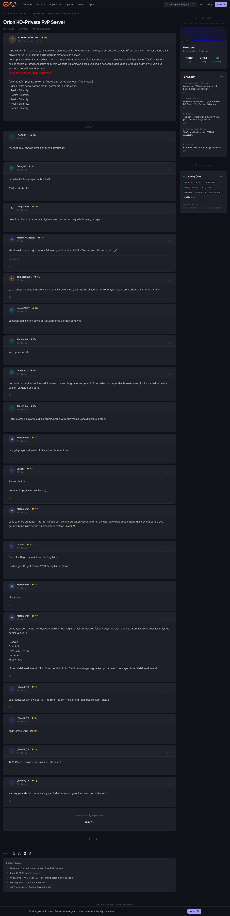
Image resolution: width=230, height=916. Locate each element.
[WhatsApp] (20, 854)
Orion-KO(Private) (71, 13)
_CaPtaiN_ (22, 135)
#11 (169, 441)
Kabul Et (194, 911)
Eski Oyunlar (54, 13)
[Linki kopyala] (30, 854)
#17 (169, 690)
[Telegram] (25, 854)
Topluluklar (55, 4)
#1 (169, 41)
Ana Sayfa (12, 13)
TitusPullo (22, 339)
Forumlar (40, 4)
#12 (169, 472)
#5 (169, 241)
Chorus (189, 182)
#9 (169, 374)
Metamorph (23, 437)
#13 (169, 512)
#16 (169, 619)
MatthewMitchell (26, 237)
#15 (169, 588)
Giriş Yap (89, 822)
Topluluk (27, 4)
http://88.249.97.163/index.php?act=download (49, 81)
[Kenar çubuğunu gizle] (224, 30)
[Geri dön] (4, 13)
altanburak (215, 192)
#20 (169, 784)
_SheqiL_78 (23, 687)
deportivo (201, 192)
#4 (169, 210)
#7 (169, 311)
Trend (81, 4)
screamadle (25, 37)
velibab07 (22, 370)
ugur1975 (208, 187)
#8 (169, 343)
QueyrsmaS (23, 206)
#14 (169, 548)
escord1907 (23, 308)
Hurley (189, 192)
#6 (169, 280)
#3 (169, 169)
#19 (169, 753)
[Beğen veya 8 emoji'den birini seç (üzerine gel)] (10, 116)
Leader (20, 468)
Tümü (221, 77)
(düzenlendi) (35, 41)
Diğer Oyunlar (38, 13)
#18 (169, 721)
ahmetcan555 (24, 276)
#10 (169, 409)
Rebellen (211, 182)
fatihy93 (21, 166)
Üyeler (91, 4)
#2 (169, 138)
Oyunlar (69, 4)
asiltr (200, 182)
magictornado (192, 187)
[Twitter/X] (14, 854)
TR (201, 4)
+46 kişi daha (189, 197)
